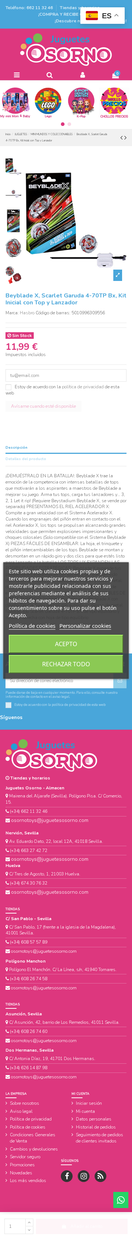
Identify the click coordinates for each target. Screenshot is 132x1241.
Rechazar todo (66, 664)
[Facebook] (67, 1176)
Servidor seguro (25, 1157)
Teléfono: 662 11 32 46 (30, 8)
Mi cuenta (85, 1111)
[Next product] (125, 137)
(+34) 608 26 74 (25, 1031)
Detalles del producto (26, 459)
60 (44, 1031)
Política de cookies (27, 1127)
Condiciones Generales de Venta (32, 1138)
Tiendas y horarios (80, 8)
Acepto (66, 644)
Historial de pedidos (96, 1127)
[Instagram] (83, 1176)
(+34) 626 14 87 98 (28, 1068)
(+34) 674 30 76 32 (28, 883)
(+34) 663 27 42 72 (28, 850)
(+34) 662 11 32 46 (28, 811)
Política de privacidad (31, 1119)
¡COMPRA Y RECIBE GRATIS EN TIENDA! (80, 14)
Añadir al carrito (86, 1226)
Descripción (16, 447)
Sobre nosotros (24, 1103)
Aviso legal (21, 1111)
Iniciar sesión (89, 1103)
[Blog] (100, 1176)
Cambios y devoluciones (34, 1149)
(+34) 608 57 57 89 (28, 942)
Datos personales (93, 1119)
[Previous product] (122, 137)
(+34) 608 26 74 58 (28, 979)
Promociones (22, 1165)
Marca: (12, 313)
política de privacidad (83, 387)
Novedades (21, 1173)
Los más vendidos (28, 1180)
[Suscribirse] (119, 680)
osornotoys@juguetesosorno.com (49, 820)
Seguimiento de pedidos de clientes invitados (99, 1138)
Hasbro (27, 313)
